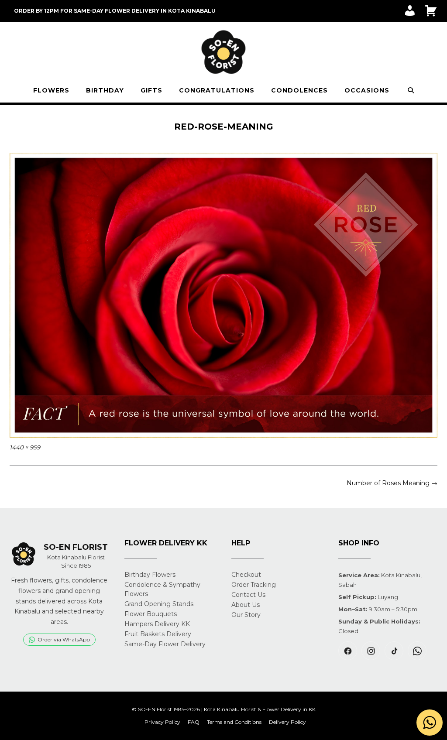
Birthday (105, 90)
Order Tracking (253, 585)
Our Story (246, 615)
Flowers (51, 90)
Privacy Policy (162, 722)
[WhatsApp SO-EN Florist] (417, 650)
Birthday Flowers (149, 575)
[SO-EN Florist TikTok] (394, 650)
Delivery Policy (287, 722)
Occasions (366, 90)
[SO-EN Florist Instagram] (370, 650)
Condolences (299, 90)
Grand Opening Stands (158, 604)
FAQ (193, 722)
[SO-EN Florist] (223, 52)
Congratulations (216, 90)
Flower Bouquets (150, 614)
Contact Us (248, 595)
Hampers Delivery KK (157, 624)
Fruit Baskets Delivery (157, 634)
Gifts (151, 90)
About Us (245, 605)
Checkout (246, 575)
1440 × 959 (25, 447)
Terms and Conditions (234, 722)
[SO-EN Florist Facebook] (347, 650)
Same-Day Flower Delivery (165, 644)
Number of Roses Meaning (392, 483)
